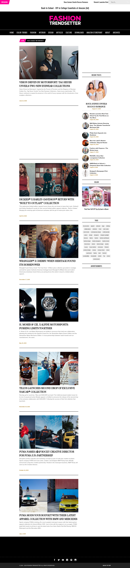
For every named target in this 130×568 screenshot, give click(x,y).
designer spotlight (105, 235)
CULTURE (69, 32)
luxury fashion (93, 247)
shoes (107, 250)
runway (94, 250)
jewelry (106, 244)
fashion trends (105, 241)
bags (103, 226)
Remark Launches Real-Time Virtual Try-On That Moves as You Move (99, 2)
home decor (87, 244)
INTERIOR (42, 32)
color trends (86, 232)
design (90, 235)
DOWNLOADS (79, 32)
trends (108, 256)
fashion (96, 238)
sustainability (86, 256)
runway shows (101, 250)
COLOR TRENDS (22, 32)
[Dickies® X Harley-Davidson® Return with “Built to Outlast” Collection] (48, 196)
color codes (106, 229)
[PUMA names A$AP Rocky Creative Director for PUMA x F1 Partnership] (48, 448)
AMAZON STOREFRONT (94, 32)
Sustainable (93, 256)
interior (93, 244)
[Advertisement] (48, 132)
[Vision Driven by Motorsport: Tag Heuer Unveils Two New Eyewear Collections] (48, 79)
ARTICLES (59, 32)
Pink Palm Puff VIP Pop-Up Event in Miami (96, 209)
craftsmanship (106, 232)
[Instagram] (75, 560)
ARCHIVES (116, 32)
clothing (108, 226)
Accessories (86, 226)
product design (87, 250)
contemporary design (96, 232)
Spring (95, 253)
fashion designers (96, 241)
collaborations (87, 229)
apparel (92, 226)
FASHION (33, 32)
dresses (86, 238)
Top (104, 256)
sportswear (89, 253)
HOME (12, 32)
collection (95, 229)
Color (100, 229)
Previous (78, 200)
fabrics (91, 238)
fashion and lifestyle (104, 238)
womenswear (96, 259)
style (99, 253)
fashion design (87, 241)
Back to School (47, 8)
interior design (100, 244)
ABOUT (107, 32)
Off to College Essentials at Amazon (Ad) (72, 8)
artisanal (98, 226)
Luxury (86, 247)
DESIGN (50, 32)
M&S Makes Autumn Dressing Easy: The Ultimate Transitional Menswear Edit (100, 125)
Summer (104, 253)
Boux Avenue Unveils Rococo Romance (60, 2)
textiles (99, 256)
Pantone (106, 247)
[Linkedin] (67, 560)
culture (85, 235)
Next (114, 200)
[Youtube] (63, 560)
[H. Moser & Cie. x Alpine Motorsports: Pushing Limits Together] (48, 321)
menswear (100, 247)
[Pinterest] (71, 560)
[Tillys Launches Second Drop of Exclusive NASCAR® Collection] (48, 384)
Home (22, 41)
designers (96, 235)
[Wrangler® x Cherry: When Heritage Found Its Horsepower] (48, 257)
